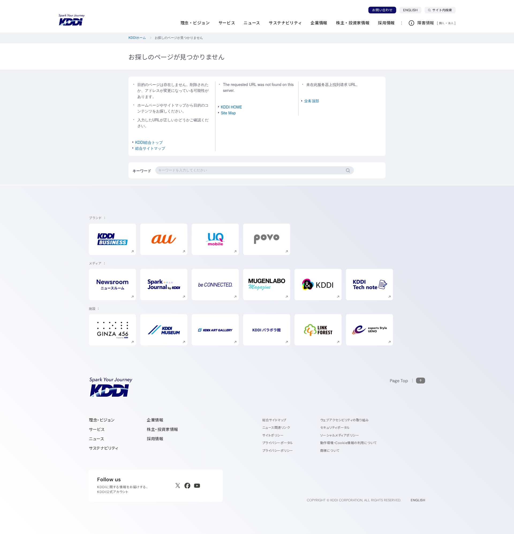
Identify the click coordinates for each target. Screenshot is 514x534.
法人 (451, 23)
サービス (96, 429)
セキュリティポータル (335, 427)
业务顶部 (311, 100)
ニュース (96, 439)
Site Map (228, 112)
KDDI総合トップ (149, 142)
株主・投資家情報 (162, 429)
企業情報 (155, 420)
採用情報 (155, 439)
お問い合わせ (382, 10)
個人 (442, 23)
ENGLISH (412, 9)
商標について (329, 450)
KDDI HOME (231, 107)
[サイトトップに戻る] (71, 20)
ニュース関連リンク (276, 427)
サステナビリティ (104, 448)
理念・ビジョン (101, 420)
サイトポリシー (273, 435)
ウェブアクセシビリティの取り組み (344, 420)
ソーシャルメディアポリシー (339, 435)
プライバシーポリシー (277, 450)
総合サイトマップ (150, 148)
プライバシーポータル (277, 443)
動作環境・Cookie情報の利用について (348, 443)
